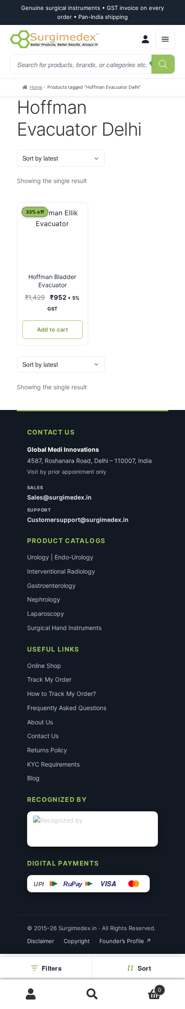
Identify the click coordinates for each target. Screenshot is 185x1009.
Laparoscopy (45, 613)
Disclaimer (40, 941)
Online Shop (44, 665)
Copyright (77, 941)
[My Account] (145, 39)
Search (92, 994)
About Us (40, 722)
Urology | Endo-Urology (60, 557)
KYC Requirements (53, 764)
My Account (31, 994)
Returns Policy (47, 750)
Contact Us (43, 735)
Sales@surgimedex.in (59, 497)
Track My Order (49, 679)
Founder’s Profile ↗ (125, 941)
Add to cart (52, 329)
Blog (33, 778)
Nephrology (43, 599)
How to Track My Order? (61, 693)
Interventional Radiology (61, 571)
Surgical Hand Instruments (64, 627)
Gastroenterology (51, 585)
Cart (142, 987)
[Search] (163, 64)
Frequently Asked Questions (66, 707)
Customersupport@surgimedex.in (78, 519)
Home (36, 87)
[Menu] (165, 39)
